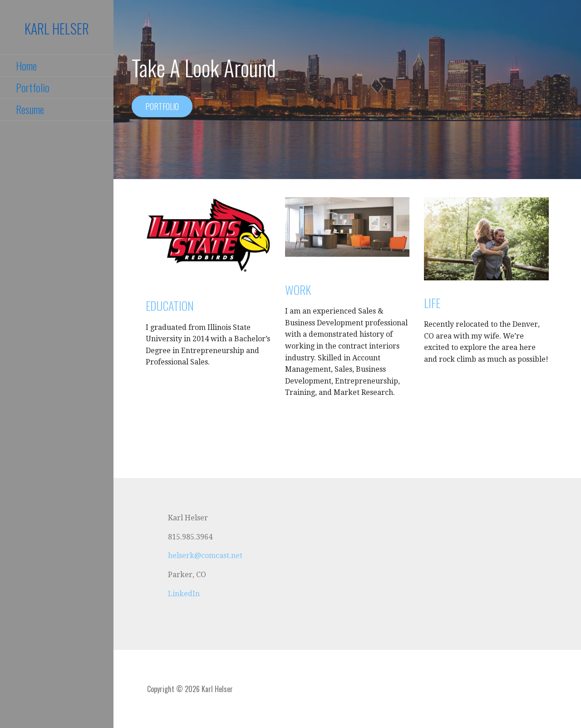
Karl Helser (57, 28)
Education (170, 305)
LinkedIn (184, 593)
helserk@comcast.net (205, 555)
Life (432, 303)
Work (298, 290)
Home (26, 65)
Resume (30, 109)
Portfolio (32, 87)
